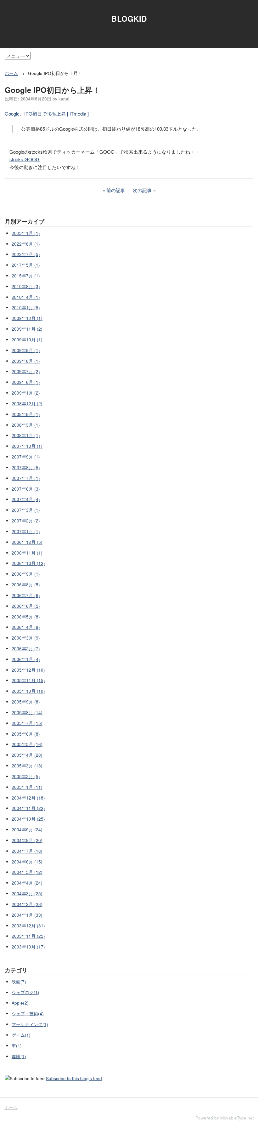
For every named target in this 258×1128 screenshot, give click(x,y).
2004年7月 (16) (27, 851)
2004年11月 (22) (28, 808)
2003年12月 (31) (28, 926)
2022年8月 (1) (26, 244)
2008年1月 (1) (26, 435)
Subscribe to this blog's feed (74, 1078)
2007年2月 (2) (26, 521)
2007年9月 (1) (26, 457)
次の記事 (142, 190)
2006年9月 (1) (26, 574)
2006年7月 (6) (26, 595)
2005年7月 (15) (27, 723)
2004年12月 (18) (28, 798)
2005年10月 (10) (28, 691)
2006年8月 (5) (26, 585)
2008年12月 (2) (27, 404)
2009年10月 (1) (27, 340)
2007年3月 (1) (26, 510)
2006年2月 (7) (26, 649)
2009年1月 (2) (26, 393)
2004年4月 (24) (27, 883)
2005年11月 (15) (28, 680)
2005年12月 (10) (28, 670)
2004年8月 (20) (27, 840)
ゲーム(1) (21, 1035)
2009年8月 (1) (26, 361)
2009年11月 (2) (27, 329)
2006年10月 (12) (28, 563)
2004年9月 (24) (27, 830)
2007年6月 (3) (26, 489)
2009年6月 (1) (26, 382)
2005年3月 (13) (27, 766)
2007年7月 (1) (26, 478)
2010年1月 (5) (26, 307)
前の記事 (115, 190)
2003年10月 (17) (28, 947)
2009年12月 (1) (27, 318)
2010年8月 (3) (26, 286)
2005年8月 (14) (27, 712)
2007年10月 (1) (27, 446)
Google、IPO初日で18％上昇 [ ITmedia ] (47, 113)
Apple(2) (20, 1003)
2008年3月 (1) (26, 425)
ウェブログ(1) (25, 992)
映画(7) (19, 982)
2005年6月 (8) (26, 734)
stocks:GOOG (24, 159)
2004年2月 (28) (27, 904)
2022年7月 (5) (26, 254)
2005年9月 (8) (26, 702)
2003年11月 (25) (28, 936)
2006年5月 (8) (26, 617)
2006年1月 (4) (26, 659)
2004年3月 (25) (27, 894)
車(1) (17, 1046)
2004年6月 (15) (27, 862)
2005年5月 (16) (27, 744)
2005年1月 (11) (27, 787)
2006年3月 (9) (26, 638)
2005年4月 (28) (27, 755)
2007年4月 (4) (26, 499)
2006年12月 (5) (27, 542)
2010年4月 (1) (26, 297)
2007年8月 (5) (26, 467)
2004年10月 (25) (28, 819)
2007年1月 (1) (26, 531)
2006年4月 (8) (26, 627)
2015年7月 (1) (26, 276)
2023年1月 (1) (26, 233)
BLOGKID (129, 18)
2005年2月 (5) (26, 776)
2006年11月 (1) (27, 553)
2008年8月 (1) (26, 414)
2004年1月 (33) (27, 915)
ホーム (11, 73)
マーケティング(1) (30, 1024)
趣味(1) (19, 1056)
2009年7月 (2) (26, 371)
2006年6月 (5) (26, 606)
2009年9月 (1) (26, 350)
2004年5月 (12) (27, 872)
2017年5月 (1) (26, 265)
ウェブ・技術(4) (28, 1014)
